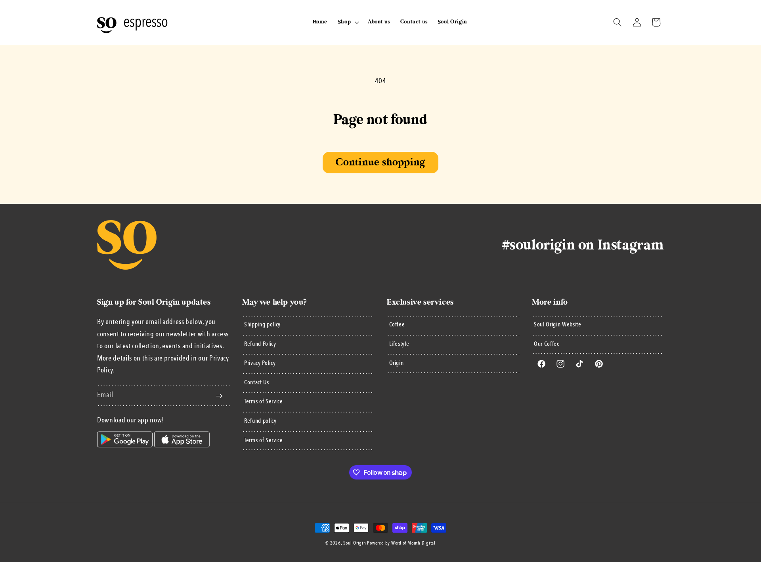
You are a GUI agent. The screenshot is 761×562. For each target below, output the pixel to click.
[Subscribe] (219, 396)
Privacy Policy (259, 364)
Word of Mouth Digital (413, 543)
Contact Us (256, 383)
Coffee (397, 325)
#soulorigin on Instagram (583, 245)
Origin (396, 364)
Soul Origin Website (557, 325)
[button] (348, 22)
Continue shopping (381, 162)
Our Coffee (547, 344)
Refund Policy (260, 344)
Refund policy (260, 421)
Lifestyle (399, 344)
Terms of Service (263, 402)
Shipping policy (262, 325)
